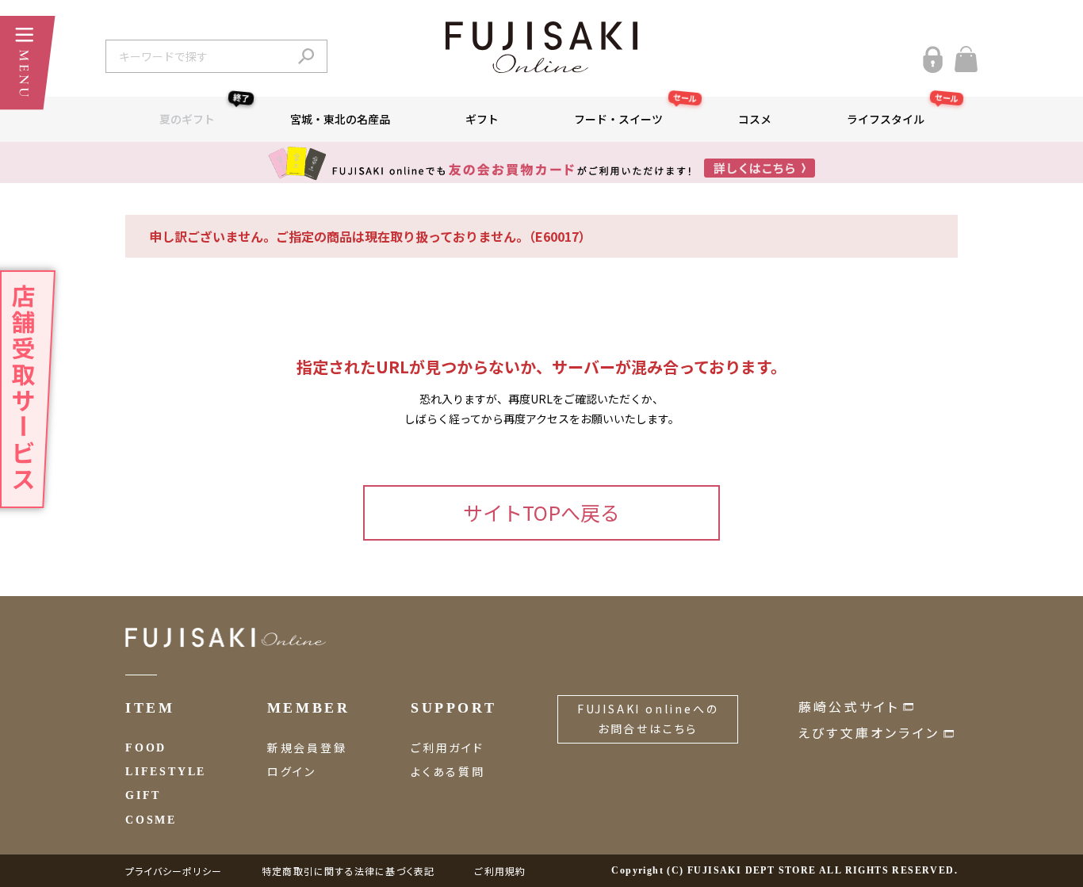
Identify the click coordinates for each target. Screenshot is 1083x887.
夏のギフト (204, 112)
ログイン (291, 771)
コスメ (754, 119)
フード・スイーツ (636, 112)
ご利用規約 (500, 870)
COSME (151, 820)
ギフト (482, 119)
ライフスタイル (903, 112)
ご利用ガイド (447, 747)
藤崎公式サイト (848, 706)
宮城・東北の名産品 (340, 119)
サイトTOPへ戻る (541, 512)
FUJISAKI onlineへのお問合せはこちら (648, 718)
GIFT (143, 795)
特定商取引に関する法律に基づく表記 (348, 870)
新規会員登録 (307, 747)
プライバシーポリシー (173, 870)
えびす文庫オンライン (868, 732)
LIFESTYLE (165, 772)
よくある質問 (448, 771)
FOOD (145, 748)
